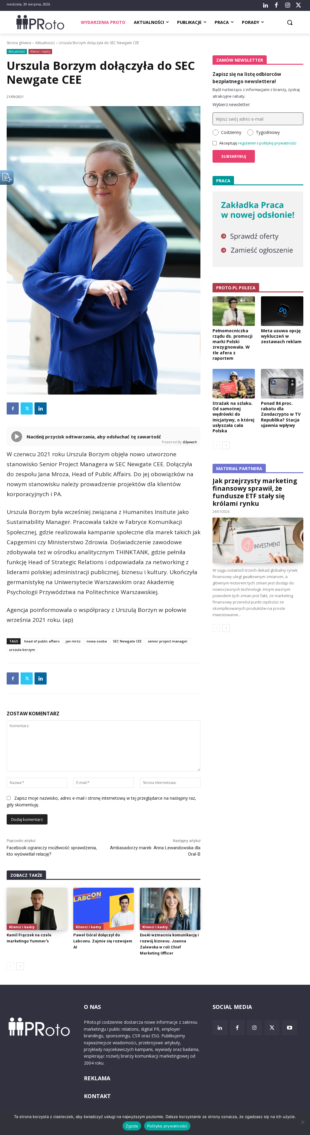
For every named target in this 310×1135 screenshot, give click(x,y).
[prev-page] (10, 966)
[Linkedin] (41, 408)
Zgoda (132, 1126)
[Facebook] (276, 5)
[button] (289, 22)
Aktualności (45, 42)
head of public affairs (42, 641)
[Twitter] (298, 5)
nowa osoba (97, 641)
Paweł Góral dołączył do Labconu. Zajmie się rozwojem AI (102, 941)
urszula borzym (22, 649)
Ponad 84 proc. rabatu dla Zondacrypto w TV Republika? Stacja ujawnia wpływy (281, 414)
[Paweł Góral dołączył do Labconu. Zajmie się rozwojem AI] (103, 909)
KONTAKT (97, 1096)
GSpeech (189, 442)
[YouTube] (289, 1027)
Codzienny (231, 132)
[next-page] (20, 966)
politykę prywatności (277, 143)
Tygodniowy (268, 132)
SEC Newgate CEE (127, 641)
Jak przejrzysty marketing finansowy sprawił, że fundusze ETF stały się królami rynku (255, 492)
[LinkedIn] (265, 5)
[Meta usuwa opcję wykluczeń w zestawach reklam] (282, 311)
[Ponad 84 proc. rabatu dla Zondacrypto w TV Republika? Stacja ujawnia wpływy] (282, 383)
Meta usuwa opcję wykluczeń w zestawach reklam (281, 336)
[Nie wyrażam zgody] (302, 1122)
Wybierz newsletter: (231, 104)
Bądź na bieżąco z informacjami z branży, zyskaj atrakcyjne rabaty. (256, 93)
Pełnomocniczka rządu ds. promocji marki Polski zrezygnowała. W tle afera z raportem (232, 344)
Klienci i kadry (40, 51)
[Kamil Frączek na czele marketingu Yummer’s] (37, 909)
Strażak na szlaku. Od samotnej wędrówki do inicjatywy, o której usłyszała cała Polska (233, 417)
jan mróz (73, 641)
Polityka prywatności (167, 1126)
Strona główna (19, 42)
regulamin (247, 143)
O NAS (92, 1006)
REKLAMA (97, 1078)
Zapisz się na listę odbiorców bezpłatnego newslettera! (247, 78)
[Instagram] (287, 5)
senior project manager (168, 641)
